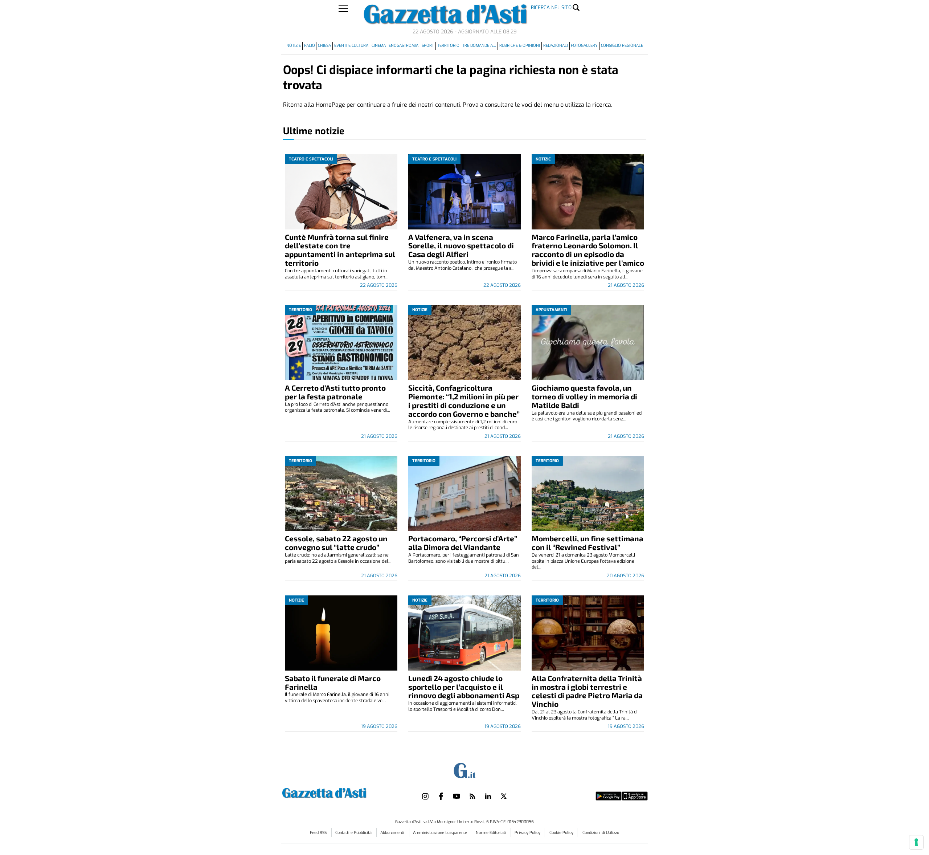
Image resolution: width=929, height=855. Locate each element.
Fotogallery (584, 45)
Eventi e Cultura (351, 45)
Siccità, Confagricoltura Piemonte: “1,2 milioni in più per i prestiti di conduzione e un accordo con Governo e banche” (464, 400)
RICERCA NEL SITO (551, 7)
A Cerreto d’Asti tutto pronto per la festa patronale (335, 392)
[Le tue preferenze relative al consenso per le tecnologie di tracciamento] (916, 842)
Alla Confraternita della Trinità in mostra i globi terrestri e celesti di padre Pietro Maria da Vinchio (587, 691)
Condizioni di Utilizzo (600, 832)
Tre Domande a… (479, 45)
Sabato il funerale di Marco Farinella (333, 682)
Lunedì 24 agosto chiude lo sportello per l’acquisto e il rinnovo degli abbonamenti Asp (463, 686)
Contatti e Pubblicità (354, 832)
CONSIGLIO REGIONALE (622, 45)
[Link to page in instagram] (425, 796)
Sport (428, 45)
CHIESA (324, 45)
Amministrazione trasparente (440, 832)
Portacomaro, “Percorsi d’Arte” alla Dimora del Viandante (462, 542)
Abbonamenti (392, 832)
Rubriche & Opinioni (519, 45)
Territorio (448, 45)
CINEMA (379, 45)
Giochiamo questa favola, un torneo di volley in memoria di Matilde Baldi (584, 396)
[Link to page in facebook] (441, 796)
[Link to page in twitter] (503, 796)
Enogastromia (403, 45)
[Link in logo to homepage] (342, 792)
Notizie (293, 45)
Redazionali (555, 45)
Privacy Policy (527, 832)
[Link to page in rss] (472, 796)
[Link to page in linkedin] (488, 796)
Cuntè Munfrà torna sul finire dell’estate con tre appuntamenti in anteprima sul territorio (340, 250)
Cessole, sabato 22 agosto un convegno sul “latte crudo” (336, 542)
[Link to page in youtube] (456, 796)
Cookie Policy (561, 832)
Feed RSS (319, 832)
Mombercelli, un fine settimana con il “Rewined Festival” (587, 542)
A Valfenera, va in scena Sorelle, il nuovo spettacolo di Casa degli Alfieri (461, 245)
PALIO (309, 45)
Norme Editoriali (491, 832)
